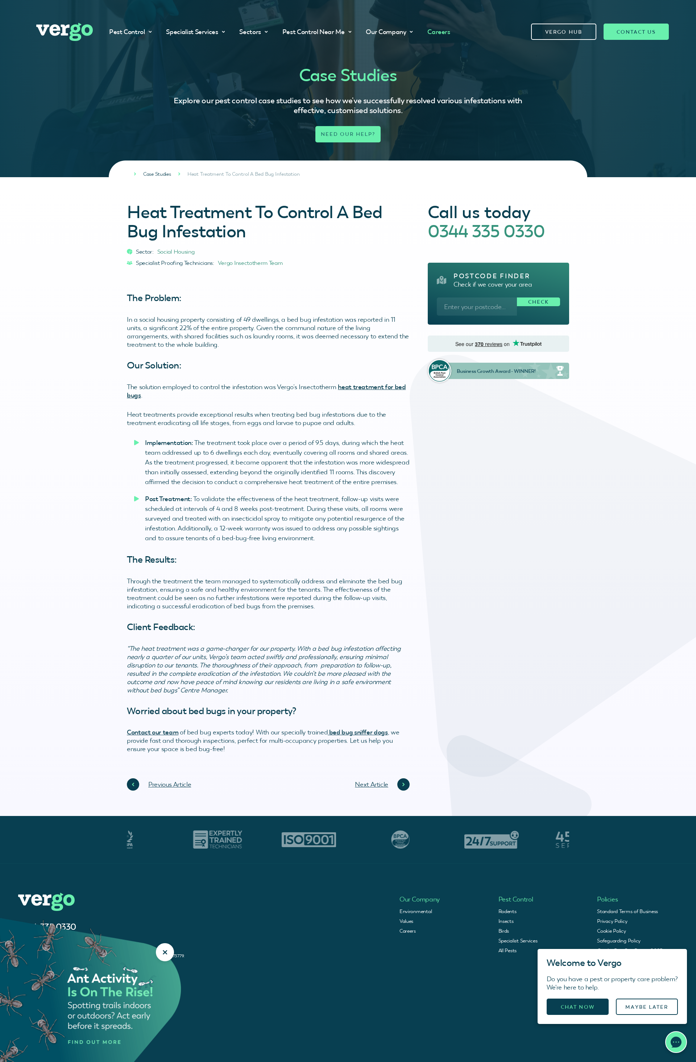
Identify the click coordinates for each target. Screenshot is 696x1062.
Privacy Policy (612, 921)
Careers (438, 32)
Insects (506, 921)
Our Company (386, 32)
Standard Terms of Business (627, 911)
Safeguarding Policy (619, 940)
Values (406, 921)
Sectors (250, 32)
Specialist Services (192, 32)
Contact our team (152, 732)
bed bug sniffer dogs (358, 732)
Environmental (415, 911)
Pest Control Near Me (313, 32)
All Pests (507, 950)
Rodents (507, 911)
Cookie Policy (611, 931)
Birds (503, 931)
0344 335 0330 (486, 231)
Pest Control (127, 32)
